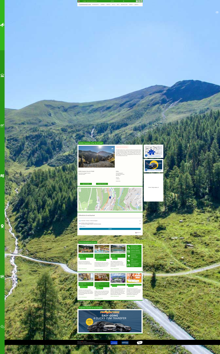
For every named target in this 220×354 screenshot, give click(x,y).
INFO (118, 4)
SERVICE (136, 4)
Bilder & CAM (124, 4)
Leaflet (128, 210)
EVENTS (131, 4)
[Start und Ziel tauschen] (140, 223)
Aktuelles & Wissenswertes (90, 1)
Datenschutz (96, 343)
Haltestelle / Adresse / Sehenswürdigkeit (89, 220)
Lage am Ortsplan (86, 183)
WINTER (108, 4)
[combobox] (110, 220)
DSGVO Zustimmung (103, 343)
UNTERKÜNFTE (95, 4)
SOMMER (103, 4)
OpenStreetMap (135, 210)
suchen (110, 228)
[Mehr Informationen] (85, 249)
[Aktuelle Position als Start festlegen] (140, 220)
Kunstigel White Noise (102, 183)
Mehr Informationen (83, 268)
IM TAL (113, 4)
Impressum (90, 343)
